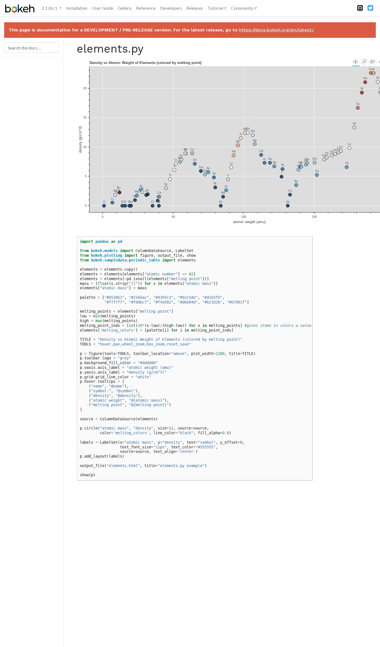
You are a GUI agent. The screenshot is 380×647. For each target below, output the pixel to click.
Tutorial (216, 8)
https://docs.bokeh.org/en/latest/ (276, 30)
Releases (194, 8)
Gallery (125, 8)
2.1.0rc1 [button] (50, 8)
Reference (146, 8)
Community (242, 8)
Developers (171, 8)
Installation (76, 8)
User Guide (102, 8)
